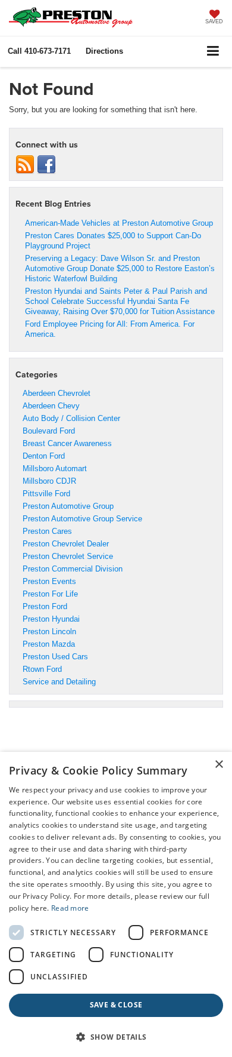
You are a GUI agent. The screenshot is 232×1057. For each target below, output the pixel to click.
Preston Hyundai (51, 618)
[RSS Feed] (25, 164)
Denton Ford (44, 455)
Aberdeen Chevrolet (56, 393)
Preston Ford (45, 606)
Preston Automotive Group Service (82, 518)
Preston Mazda (49, 644)
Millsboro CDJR (49, 481)
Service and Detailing (59, 681)
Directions (104, 51)
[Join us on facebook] (46, 164)
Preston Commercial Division (73, 568)
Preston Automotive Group (68, 506)
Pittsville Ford (46, 493)
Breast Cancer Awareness (67, 443)
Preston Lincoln (49, 631)
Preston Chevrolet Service (68, 556)
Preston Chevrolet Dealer (66, 543)
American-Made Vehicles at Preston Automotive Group (119, 223)
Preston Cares (47, 531)
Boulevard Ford (49, 430)
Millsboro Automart (55, 468)
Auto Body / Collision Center (71, 418)
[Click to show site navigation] (213, 51)
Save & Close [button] (116, 1005)
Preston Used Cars (55, 656)
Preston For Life (50, 593)
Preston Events (49, 581)
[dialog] (116, 904)
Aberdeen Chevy (51, 405)
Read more (70, 908)
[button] (39, 51)
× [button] (218, 764)
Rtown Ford (42, 669)
